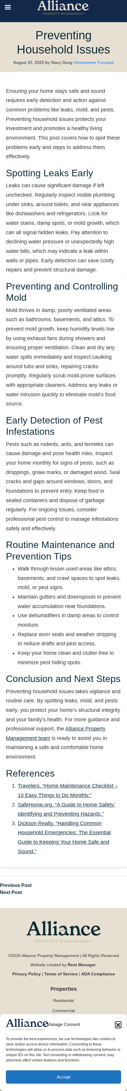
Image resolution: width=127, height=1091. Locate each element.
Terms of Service (61, 974)
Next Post (11, 892)
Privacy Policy (26, 974)
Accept (63, 1076)
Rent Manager (82, 964)
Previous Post (16, 885)
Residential (63, 1000)
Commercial (63, 1010)
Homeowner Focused (94, 62)
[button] (118, 1024)
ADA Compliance (98, 974)
